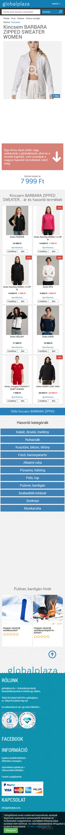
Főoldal (6, 18)
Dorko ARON (48, 336)
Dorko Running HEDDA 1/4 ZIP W (48, 238)
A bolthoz (12, 251)
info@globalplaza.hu (11, 807)
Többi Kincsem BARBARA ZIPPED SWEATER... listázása (32, 412)
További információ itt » (39, 826)
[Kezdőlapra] (15, 6)
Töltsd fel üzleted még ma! (16, 700)
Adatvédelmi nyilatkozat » (13, 767)
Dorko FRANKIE (17, 237)
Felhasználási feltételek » (13, 770)
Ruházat (20, 18)
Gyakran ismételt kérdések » (14, 757)
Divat (13, 18)
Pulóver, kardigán (33, 18)
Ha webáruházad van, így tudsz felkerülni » (21, 707)
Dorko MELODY (17, 336)
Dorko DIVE (48, 286)
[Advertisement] (32, 549)
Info (22, 251)
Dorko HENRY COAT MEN (48, 386)
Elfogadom (11, 830)
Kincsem (15, 22)
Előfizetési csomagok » (12, 760)
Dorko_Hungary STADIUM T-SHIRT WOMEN (17, 387)
